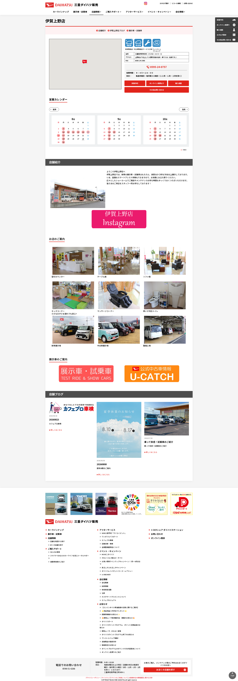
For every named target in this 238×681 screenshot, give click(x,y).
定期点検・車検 (107, 544)
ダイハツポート (107, 621)
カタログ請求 (164, 3)
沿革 (103, 593)
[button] (85, 62)
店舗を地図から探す (57, 541)
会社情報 (179, 11)
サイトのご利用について (119, 678)
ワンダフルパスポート (110, 536)
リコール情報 (176, 3)
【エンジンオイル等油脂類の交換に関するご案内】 (120, 607)
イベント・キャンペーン (158, 11)
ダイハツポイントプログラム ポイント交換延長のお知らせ (120, 626)
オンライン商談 (158, 538)
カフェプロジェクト (109, 600)
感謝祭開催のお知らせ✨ (111, 614)
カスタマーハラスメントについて (114, 597)
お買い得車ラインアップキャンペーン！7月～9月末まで (120, 562)
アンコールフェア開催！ (110, 638)
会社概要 (105, 582)
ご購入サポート (112, 11)
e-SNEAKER (106, 574)
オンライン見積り (223, 25)
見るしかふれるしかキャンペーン (114, 567)
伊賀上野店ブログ (117, 30)
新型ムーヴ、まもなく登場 (111, 631)
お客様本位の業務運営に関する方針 (140, 678)
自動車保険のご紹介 (57, 562)
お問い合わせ (188, 3)
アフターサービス (134, 11)
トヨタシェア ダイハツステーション (167, 529)
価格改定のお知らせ (109, 645)
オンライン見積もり (156, 83)
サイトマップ (106, 678)
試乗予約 (135, 83)
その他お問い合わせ (156, 90)
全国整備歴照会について (110, 547)
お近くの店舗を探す (165, 669)
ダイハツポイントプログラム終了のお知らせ (118, 634)
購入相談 (178, 83)
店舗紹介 (102, 30)
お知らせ (103, 604)
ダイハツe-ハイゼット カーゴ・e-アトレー (117, 571)
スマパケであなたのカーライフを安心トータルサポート (68, 556)
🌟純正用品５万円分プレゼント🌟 (114, 611)
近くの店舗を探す (56, 545)
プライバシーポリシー (93, 678)
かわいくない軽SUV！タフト (112, 558)
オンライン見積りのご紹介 (111, 652)
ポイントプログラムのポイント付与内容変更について (121, 648)
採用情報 (105, 586)
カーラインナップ (61, 11)
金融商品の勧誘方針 (109, 641)
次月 (183, 109)
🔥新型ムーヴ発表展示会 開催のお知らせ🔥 (118, 618)
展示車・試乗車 (80, 11)
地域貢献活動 (106, 589)
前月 (54, 109)
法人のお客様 (55, 552)
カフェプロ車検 (107, 540)
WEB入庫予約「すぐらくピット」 (114, 533)
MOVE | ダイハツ (108, 554)
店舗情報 (96, 11)
